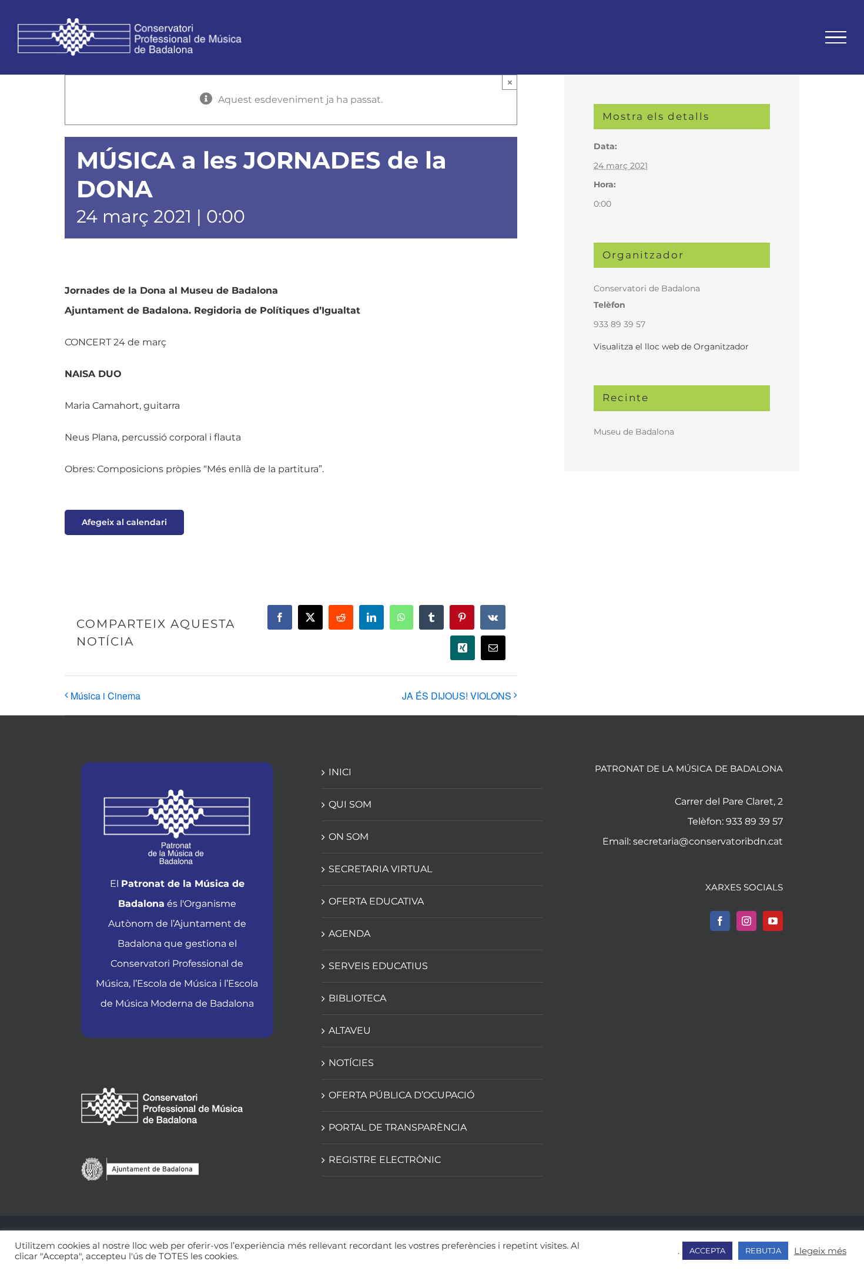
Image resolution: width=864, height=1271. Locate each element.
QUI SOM (350, 804)
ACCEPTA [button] (707, 1250)
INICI (340, 772)
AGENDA (349, 933)
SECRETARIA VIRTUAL (380, 869)
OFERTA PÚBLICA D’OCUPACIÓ (401, 1095)
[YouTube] (773, 921)
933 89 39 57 (754, 821)
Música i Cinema (105, 695)
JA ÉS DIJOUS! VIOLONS (456, 695)
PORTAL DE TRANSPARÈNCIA (398, 1127)
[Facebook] (720, 921)
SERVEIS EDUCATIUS (378, 965)
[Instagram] (746, 921)
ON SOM (349, 836)
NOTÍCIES (351, 1062)
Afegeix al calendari (124, 522)
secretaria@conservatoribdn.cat (708, 841)
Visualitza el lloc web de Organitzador (671, 346)
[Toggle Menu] (836, 37)
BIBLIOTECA (357, 998)
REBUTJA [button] (763, 1250)
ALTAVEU (350, 1030)
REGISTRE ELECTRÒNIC (385, 1159)
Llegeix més (820, 1251)
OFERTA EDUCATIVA (376, 901)
